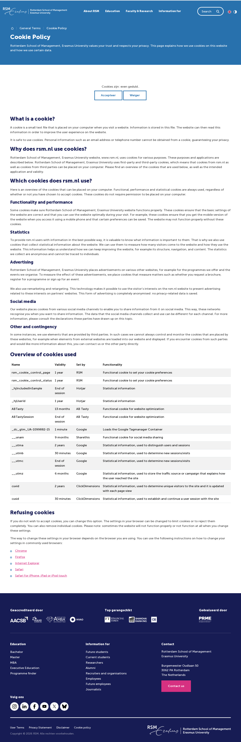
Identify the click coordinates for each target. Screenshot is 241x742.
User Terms (17, 727)
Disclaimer (62, 727)
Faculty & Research (139, 11)
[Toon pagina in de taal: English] (229, 11)
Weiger (135, 95)
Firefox (20, 557)
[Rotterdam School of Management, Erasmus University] (35, 11)
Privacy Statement (40, 727)
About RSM (91, 11)
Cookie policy (82, 727)
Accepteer (108, 95)
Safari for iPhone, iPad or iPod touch (41, 575)
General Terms (30, 28)
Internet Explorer (27, 563)
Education (112, 11)
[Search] (218, 11)
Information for (170, 11)
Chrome (21, 550)
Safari (19, 569)
